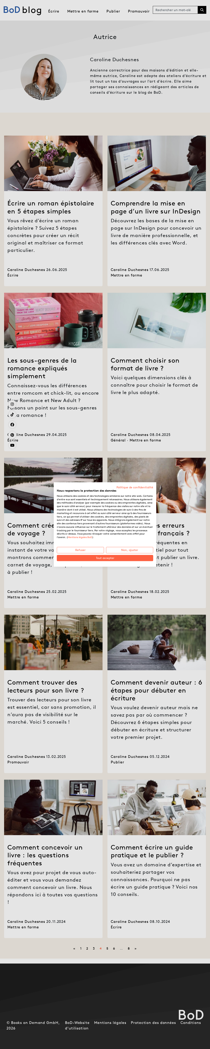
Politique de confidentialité (134, 487)
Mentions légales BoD (80, 537)
